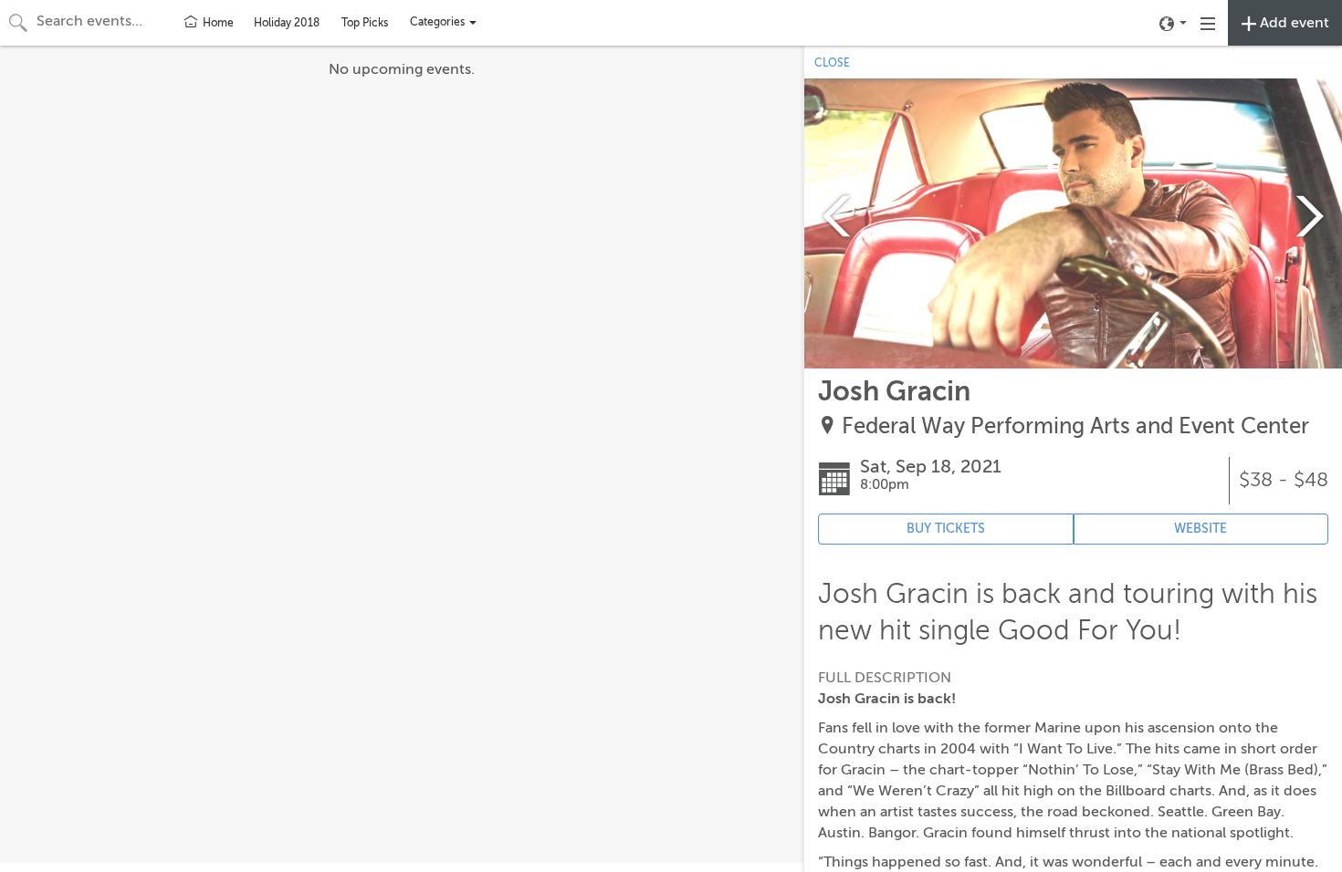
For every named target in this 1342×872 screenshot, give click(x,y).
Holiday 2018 (287, 22)
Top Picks (364, 22)
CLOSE (832, 63)
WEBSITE (1200, 528)
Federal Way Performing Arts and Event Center (1075, 426)
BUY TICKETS (946, 528)
